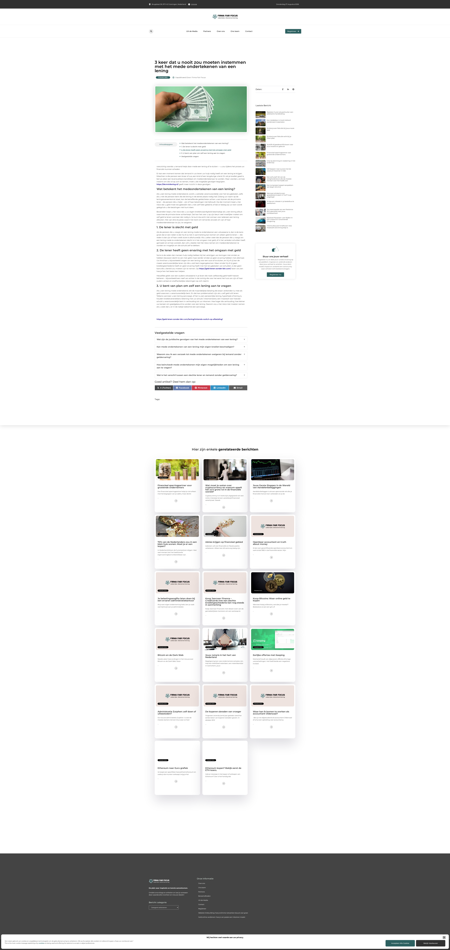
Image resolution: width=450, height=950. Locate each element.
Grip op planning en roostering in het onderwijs (281, 162)
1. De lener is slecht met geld (193, 147)
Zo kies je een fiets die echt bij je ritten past (279, 137)
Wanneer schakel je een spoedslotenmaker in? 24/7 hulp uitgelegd (279, 195)
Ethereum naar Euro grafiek (173, 768)
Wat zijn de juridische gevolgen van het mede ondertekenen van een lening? (201, 339)
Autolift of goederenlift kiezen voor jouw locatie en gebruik (280, 145)
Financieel (163, 77)
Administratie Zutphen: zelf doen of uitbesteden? (177, 712)
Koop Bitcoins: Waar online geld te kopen (271, 599)
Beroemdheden (204, 896)
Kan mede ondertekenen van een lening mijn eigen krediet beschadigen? (201, 347)
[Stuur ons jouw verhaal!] (275, 249)
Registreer (202, 909)
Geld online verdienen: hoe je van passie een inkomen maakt (221, 917)
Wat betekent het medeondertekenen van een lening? (205, 143)
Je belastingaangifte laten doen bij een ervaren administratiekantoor (176, 599)
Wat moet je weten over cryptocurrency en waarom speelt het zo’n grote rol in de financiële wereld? (223, 488)
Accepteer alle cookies (400, 943)
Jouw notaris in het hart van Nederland (220, 656)
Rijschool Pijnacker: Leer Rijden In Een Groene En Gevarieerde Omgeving (280, 219)
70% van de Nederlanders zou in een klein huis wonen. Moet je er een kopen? (177, 544)
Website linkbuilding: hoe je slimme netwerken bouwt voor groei (223, 913)
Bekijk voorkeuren (431, 943)
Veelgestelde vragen (190, 156)
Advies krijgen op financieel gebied (224, 542)
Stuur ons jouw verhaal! (275, 256)
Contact (248, 31)
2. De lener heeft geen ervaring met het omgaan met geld (206, 150)
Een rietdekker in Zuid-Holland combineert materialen (279, 121)
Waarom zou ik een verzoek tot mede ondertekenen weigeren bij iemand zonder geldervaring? (201, 356)
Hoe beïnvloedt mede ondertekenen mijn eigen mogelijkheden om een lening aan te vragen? (201, 366)
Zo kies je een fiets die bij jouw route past (280, 129)
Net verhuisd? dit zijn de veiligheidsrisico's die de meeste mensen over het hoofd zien (279, 179)
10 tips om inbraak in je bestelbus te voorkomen (280, 202)
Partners (207, 31)
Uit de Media (191, 31)
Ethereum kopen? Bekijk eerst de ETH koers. (223, 769)
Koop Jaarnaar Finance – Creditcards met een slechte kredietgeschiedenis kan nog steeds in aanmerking (224, 601)
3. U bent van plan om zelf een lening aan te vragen (203, 153)
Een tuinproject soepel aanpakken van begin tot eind (280, 186)
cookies (41, 943)
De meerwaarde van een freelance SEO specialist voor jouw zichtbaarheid (280, 211)
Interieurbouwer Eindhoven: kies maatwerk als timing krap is (279, 227)
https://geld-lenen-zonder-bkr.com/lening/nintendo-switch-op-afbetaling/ (190, 319)
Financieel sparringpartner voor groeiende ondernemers (279, 153)
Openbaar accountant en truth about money (269, 543)
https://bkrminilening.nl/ (167, 184)
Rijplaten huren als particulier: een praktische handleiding (280, 113)
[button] (444, 937)
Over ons (221, 31)
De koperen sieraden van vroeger (223, 711)
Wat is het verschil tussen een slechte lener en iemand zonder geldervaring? (201, 375)
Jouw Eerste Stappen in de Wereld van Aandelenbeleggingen (271, 486)
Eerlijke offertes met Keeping (269, 655)
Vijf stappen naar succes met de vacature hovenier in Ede (279, 170)
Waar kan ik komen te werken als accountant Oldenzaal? (271, 712)
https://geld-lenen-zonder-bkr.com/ (215, 268)
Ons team (235, 31)
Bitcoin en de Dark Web (170, 655)
